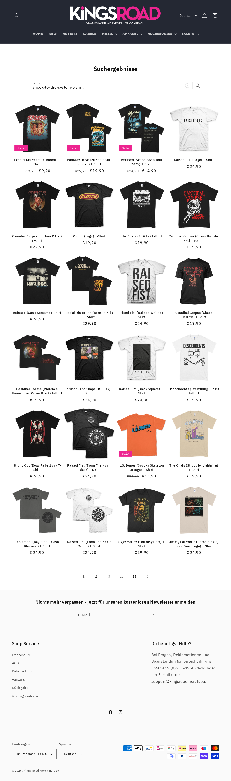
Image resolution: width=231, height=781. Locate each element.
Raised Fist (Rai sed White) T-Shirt (141, 315)
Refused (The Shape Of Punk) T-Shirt (89, 391)
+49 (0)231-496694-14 (184, 668)
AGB (15, 663)
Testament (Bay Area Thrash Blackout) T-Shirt (37, 544)
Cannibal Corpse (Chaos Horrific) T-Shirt (194, 315)
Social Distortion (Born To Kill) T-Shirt (89, 315)
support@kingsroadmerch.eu (178, 681)
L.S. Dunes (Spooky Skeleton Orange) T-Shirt (141, 467)
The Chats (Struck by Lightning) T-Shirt (193, 467)
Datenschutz (22, 671)
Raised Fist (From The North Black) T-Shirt (89, 467)
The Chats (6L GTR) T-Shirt (141, 236)
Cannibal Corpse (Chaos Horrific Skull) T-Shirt (194, 238)
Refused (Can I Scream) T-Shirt (37, 313)
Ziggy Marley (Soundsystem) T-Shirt (142, 544)
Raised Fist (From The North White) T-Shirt (89, 544)
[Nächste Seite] (147, 576)
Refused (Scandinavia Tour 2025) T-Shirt (141, 162)
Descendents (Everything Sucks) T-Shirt (194, 391)
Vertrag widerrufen (28, 696)
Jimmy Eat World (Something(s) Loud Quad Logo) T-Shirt (194, 544)
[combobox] (115, 85)
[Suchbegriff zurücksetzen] (187, 85)
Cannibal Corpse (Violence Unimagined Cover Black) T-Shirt (37, 391)
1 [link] (83, 576)
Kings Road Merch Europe (41, 770)
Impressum (21, 655)
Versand (18, 679)
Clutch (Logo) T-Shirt (89, 236)
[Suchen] (198, 85)
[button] (17, 15)
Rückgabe (20, 688)
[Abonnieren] (153, 615)
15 (134, 576)
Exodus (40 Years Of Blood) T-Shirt (37, 162)
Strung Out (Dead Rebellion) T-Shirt (37, 467)
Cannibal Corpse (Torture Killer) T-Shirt (37, 238)
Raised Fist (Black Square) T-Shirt (141, 391)
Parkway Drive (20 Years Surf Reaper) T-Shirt (89, 162)
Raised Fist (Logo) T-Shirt (194, 160)
